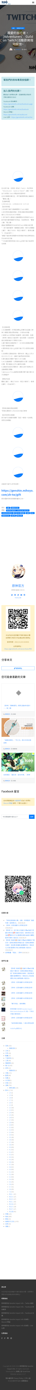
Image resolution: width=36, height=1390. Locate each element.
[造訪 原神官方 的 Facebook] (15, 595)
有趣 (6, 1078)
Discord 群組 (7, 803)
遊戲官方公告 (9, 1221)
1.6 (10, 1098)
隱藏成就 (12, 1070)
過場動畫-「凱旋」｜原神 (13, 952)
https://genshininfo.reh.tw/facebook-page (18, 104)
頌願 (6, 1226)
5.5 (10, 1182)
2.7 (10, 1120)
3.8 (10, 1145)
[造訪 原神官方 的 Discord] (24, 595)
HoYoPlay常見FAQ (16, 1028)
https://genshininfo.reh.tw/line (21, 117)
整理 (6, 1075)
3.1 (10, 1127)
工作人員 (27, 1378)
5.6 (10, 1184)
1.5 (10, 1095)
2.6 (10, 1117)
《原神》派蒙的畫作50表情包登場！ (21, 982)
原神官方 (18, 49)
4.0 (10, 1147)
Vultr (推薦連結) (22, 1381)
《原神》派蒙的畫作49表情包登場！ (21, 1018)
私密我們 (18, 800)
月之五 (11, 1204)
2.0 (10, 1103)
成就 (6, 1068)
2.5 (10, 1115)
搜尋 (31, 817)
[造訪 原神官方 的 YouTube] (21, 595)
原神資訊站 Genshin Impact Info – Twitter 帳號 (17, 1303)
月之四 (11, 1211)
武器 (6, 1083)
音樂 (6, 1224)
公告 (6, 1051)
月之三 (11, 1199)
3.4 (10, 1135)
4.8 (10, 1167)
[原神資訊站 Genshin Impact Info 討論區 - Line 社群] (18, 889)
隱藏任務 (12, 1048)
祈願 (6, 1214)
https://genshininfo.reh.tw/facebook (16, 109)
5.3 (10, 1177)
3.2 (10, 1130)
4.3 (10, 1155)
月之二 (11, 1202)
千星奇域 (8, 1058)
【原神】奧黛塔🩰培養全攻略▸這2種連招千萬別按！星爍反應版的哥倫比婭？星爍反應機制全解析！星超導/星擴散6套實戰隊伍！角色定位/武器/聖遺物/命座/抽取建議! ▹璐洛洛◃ (22, 973)
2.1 (10, 1105)
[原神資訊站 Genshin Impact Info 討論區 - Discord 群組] (7, 1338)
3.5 (10, 1137)
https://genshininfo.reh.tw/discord (15, 114)
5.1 (10, 1172)
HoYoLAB (18, 597)
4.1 (10, 1150)
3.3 (10, 1132)
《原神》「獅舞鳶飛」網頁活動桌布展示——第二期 (16, 706)
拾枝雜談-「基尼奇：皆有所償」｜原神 (16, 775)
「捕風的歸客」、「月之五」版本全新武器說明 (17, 741)
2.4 (10, 1112)
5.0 (10, 1169)
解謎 (6, 1219)
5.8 (10, 1189)
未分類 (7, 1080)
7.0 (10, 1192)
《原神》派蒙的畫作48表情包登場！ (21, 998)
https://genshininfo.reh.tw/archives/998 (18, 649)
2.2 (10, 1108)
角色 (6, 1216)
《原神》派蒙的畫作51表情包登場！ (21, 993)
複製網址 (19, 668)
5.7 (10, 1187)
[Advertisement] (18, 144)
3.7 (10, 1142)
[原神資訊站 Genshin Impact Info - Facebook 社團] (5, 1338)
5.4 (10, 1179)
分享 (6, 1053)
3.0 (10, 1125)
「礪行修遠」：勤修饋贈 (17, 1004)
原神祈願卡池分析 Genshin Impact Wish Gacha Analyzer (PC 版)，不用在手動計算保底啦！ (22, 1011)
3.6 (10, 1140)
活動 (6, 1085)
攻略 (6, 1073)
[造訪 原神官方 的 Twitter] (18, 595)
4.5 (10, 1159)
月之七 (11, 1197)
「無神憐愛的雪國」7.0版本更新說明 (22, 1023)
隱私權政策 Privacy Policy (14, 1378)
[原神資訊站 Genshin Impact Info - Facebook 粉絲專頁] (2, 1338)
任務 (6, 1046)
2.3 (10, 1110)
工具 (6, 1060)
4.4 (10, 1157)
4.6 (10, 1162)
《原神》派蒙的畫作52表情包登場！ (16, 925)
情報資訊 (8, 1063)
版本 (6, 1090)
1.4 (10, 1093)
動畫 (6, 1056)
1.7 (10, 1100)
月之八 (11, 1207)
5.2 (10, 1174)
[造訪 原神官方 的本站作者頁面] (11, 49)
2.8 (10, 1122)
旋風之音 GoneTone (23, 1371)
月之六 (11, 1209)
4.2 (10, 1152)
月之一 (11, 1194)
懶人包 (7, 1065)
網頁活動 (12, 1088)
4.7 (10, 1164)
